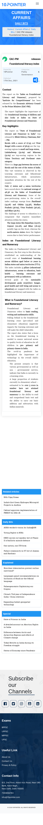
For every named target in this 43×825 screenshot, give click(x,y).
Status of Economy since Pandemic (19, 650)
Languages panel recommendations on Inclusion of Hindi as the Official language (21, 578)
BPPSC (5, 727)
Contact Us (7, 761)
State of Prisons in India (15, 619)
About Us (6, 757)
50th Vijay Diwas (11, 497)
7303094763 (7, 793)
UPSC (4, 739)
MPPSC (5, 735)
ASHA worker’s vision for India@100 (20, 527)
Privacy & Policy (9, 765)
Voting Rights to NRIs (13, 532)
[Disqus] (21, 452)
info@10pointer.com (11, 797)
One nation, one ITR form (15, 545)
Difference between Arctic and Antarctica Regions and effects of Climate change (19, 635)
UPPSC (5, 731)
